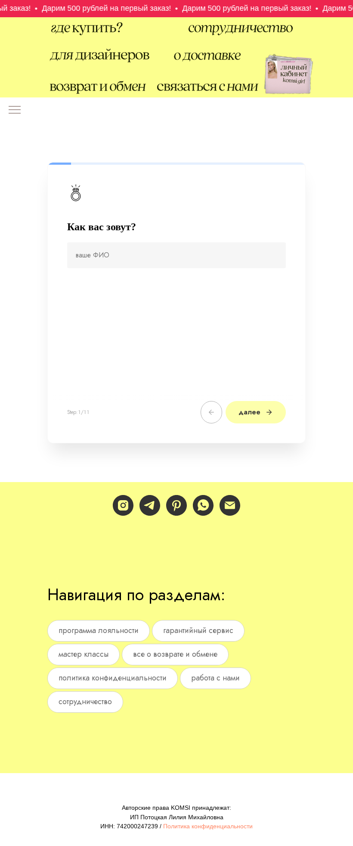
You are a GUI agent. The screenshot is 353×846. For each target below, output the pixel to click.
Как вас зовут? (101, 226)
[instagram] (123, 505)
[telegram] (149, 505)
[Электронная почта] (230, 505)
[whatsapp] (203, 505)
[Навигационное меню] (15, 110)
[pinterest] (176, 505)
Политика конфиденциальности (208, 826)
